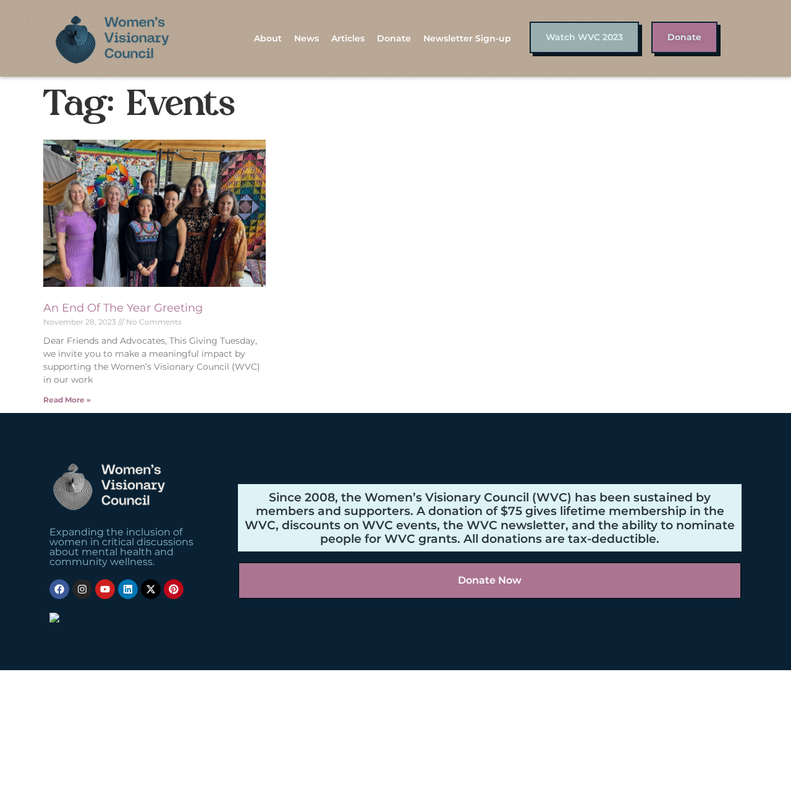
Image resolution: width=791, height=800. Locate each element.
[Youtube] (105, 589)
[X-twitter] (151, 589)
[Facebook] (59, 589)
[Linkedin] (128, 589)
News (306, 38)
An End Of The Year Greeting (123, 308)
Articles (348, 38)
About (268, 38)
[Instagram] (82, 589)
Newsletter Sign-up (467, 38)
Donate (394, 38)
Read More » (67, 399)
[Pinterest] (174, 589)
